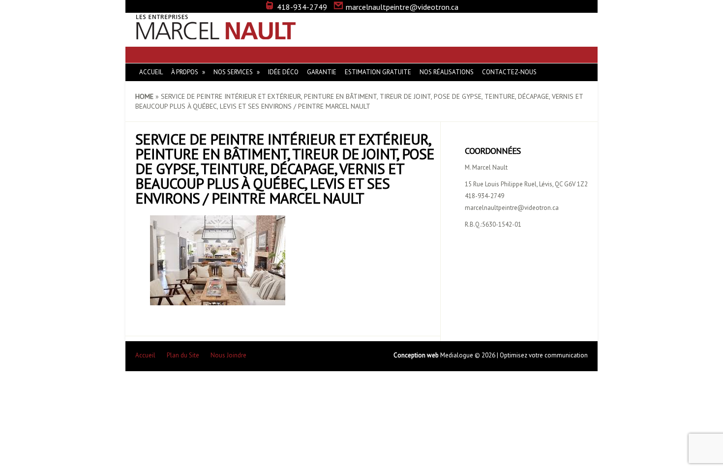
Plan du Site (183, 355)
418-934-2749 (302, 7)
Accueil (151, 72)
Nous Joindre (228, 355)
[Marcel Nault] (216, 34)
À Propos (184, 72)
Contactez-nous (509, 72)
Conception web (416, 355)
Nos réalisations (447, 72)
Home (144, 96)
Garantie (321, 72)
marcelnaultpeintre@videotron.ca (402, 7)
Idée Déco (283, 72)
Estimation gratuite (378, 72)
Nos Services (233, 72)
